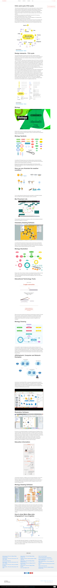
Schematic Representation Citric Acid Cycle (45, 557)
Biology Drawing (20, 321)
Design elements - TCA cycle (24, 53)
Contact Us (41, 580)
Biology (25, 50)
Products (19, 0)
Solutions (24, 0)
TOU (52, 580)
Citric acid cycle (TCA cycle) (24, 6)
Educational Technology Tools (25, 279)
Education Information (22, 442)
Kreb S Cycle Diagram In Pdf (24, 567)
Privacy (50, 580)
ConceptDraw (4, 0)
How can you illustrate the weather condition (26, 169)
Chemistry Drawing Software (24, 223)
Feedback (45, 580)
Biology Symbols (20, 136)
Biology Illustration (21, 249)
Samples (29, 0)
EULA (47, 580)
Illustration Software (22, 412)
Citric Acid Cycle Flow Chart (6, 560)
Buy (32, 0)
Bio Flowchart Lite (21, 199)
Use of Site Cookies (32, 586)
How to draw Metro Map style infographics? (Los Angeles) (25, 515)
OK (54, 586)
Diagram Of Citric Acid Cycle (43, 565)
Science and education (19, 50)
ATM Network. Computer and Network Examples (27, 356)
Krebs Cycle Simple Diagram (43, 556)
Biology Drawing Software (24, 485)
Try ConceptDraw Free (51, 6)
